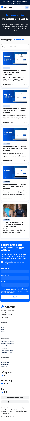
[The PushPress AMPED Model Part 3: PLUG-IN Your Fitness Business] (15, 107)
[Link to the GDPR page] (15, 401)
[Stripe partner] (15, 397)
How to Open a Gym (6, 352)
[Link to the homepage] (6, 7)
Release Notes (5, 348)
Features (3, 334)
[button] (27, 7)
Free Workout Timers (7, 350)
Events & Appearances (7, 343)
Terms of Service (5, 364)
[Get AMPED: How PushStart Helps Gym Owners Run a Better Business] (15, 220)
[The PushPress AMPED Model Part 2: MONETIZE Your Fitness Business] (15, 144)
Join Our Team (5, 362)
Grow (2, 327)
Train (2, 329)
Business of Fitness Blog (7, 341)
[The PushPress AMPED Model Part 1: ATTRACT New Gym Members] (15, 182)
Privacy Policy (5, 366)
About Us (3, 360)
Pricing (3, 331)
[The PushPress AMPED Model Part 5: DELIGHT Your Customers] (15, 69)
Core (2, 325)
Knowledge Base (5, 346)
